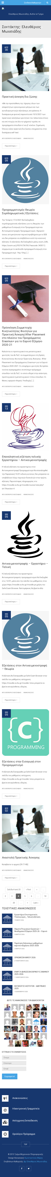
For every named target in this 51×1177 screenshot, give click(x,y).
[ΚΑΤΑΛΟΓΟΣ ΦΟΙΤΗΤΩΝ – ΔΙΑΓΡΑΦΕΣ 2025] (7, 990)
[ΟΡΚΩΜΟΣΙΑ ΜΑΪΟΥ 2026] (7, 961)
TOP (25, 1144)
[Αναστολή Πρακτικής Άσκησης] (25, 828)
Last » (35, 903)
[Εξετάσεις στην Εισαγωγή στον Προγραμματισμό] (25, 732)
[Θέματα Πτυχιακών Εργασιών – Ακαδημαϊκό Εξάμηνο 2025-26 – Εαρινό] (7, 933)
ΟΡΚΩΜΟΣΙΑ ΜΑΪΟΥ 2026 (25, 957)
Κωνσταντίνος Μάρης (34, 1158)
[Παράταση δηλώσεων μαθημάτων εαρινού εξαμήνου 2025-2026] (7, 947)
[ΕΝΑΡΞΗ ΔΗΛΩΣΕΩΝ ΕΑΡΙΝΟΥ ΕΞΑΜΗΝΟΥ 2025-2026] (7, 976)
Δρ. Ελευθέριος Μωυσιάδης (35, 1161)
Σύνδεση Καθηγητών (32, 3)
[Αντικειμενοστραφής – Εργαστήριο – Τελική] (25, 534)
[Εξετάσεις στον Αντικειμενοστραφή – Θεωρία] (25, 635)
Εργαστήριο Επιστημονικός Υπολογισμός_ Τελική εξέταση (27, 916)
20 (14, 903)
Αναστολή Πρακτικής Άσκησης (21, 857)
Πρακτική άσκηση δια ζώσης (19, 96)
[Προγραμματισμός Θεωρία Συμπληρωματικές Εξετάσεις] (25, 179)
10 (45, 896)
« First (28, 890)
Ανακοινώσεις (29, 138)
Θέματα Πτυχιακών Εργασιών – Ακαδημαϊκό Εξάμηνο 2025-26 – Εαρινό (30, 930)
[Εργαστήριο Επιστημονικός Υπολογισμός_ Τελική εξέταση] (7, 919)
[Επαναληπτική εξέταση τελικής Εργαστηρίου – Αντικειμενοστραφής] (25, 427)
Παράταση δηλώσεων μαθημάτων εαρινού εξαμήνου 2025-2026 (28, 944)
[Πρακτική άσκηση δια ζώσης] (25, 67)
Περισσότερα (10, 146)
